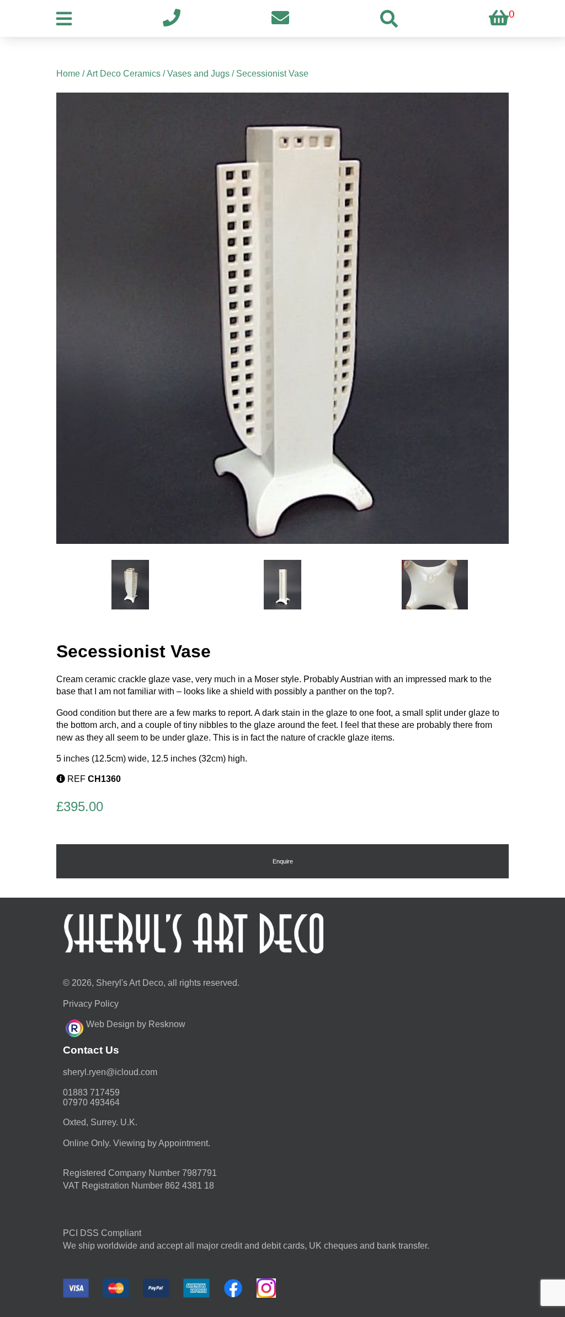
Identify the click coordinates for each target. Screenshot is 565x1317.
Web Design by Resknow (135, 1024)
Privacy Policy (91, 1003)
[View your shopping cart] (499, 18)
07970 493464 (91, 1102)
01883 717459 (91, 1092)
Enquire (283, 861)
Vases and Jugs (198, 73)
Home (68, 73)
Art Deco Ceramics (124, 73)
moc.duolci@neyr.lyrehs (110, 1072)
